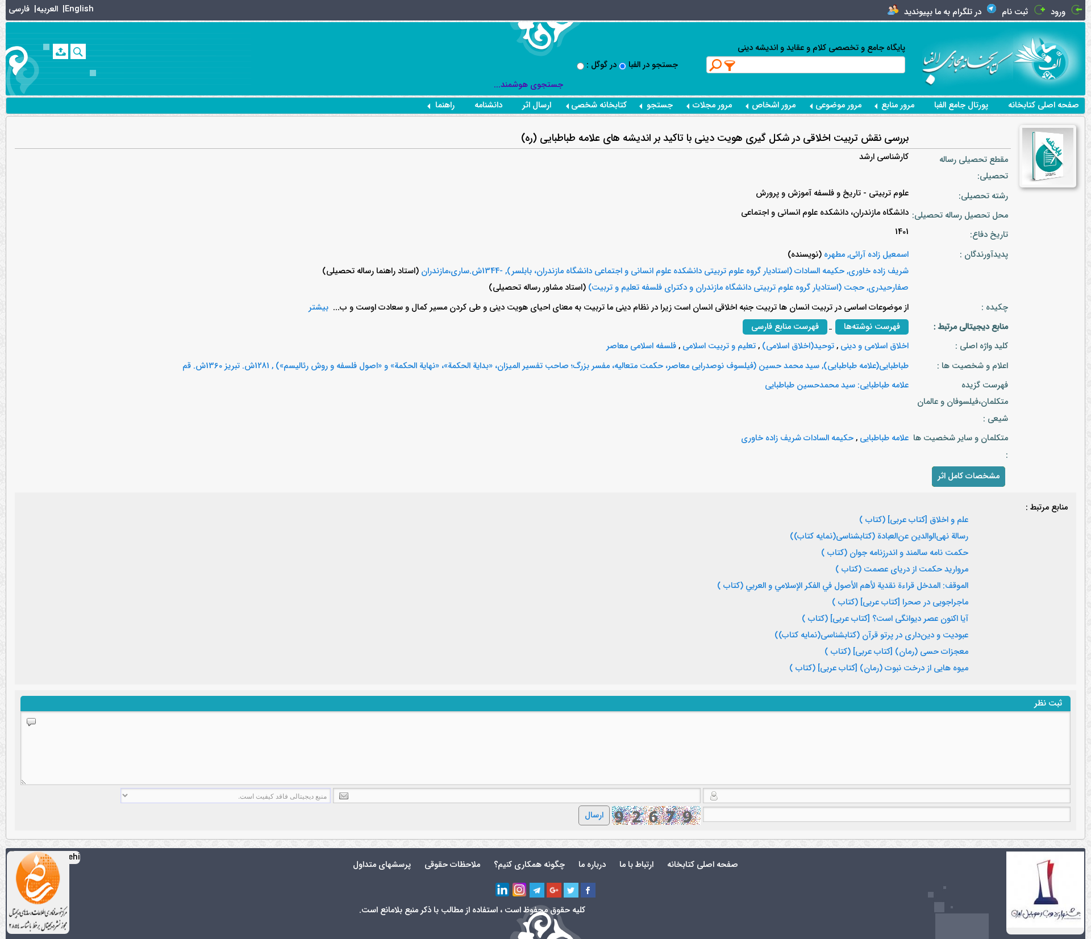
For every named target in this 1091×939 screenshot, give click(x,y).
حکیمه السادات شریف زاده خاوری (797, 438)
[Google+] (554, 890)
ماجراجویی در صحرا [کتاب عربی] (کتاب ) (900, 602)
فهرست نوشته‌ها (872, 326)
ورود (1058, 12)
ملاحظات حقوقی (452, 864)
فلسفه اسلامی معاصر (641, 346)
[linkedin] (502, 890)
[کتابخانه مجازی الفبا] (1049, 58)
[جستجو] (78, 51)
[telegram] (537, 890)
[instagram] (520, 890)
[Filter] (730, 65)
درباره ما (592, 864)
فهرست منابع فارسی (785, 326)
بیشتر (318, 307)
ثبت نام (1015, 12)
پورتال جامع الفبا (961, 105)
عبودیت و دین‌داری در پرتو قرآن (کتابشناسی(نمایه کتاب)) (871, 635)
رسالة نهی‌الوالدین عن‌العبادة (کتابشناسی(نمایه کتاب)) (879, 537)
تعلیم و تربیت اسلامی (718, 346)
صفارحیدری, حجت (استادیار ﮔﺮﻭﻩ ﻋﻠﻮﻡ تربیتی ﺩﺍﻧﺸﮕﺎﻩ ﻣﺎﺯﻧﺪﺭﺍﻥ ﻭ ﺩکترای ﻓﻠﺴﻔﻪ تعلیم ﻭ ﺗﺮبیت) (747, 287)
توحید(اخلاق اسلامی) (797, 346)
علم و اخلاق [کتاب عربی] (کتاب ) (913, 520)
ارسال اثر (536, 105)
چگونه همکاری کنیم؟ (529, 864)
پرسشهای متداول (382, 864)
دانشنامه (488, 105)
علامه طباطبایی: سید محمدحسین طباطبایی (837, 385)
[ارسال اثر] (60, 51)
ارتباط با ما (636, 864)
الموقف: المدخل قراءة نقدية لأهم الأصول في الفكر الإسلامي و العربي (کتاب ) (842, 586)
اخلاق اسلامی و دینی (873, 346)
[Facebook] (588, 890)
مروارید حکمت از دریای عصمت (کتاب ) (901, 570)
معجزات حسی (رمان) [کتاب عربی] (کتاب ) (896, 652)
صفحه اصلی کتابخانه (1043, 105)
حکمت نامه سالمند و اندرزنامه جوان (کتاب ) (894, 553)
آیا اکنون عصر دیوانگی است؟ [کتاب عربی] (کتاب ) (885, 619)
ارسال (594, 815)
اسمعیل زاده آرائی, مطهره (865, 254)
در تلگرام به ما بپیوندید (942, 12)
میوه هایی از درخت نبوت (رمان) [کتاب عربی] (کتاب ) (878, 668)
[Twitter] (571, 890)
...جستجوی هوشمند (528, 84)
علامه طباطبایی (883, 438)
